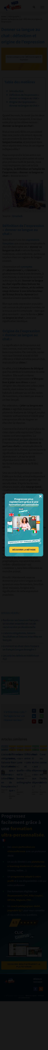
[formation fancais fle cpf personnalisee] (24, 495)
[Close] (40, 496)
